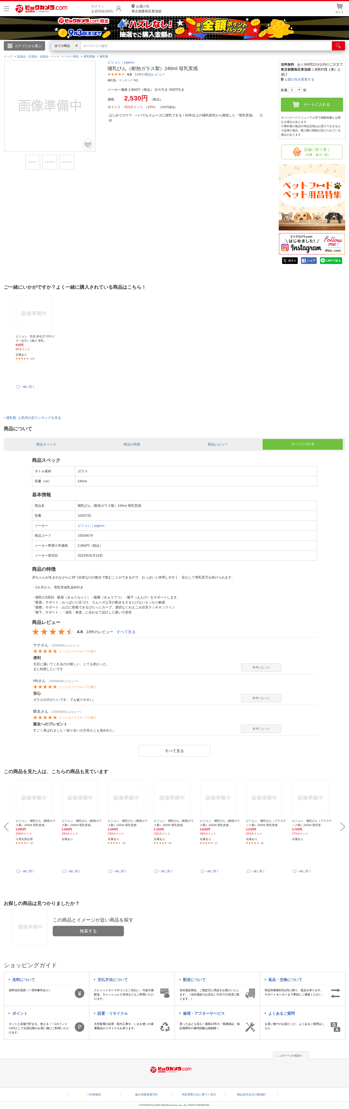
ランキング (126, 80)
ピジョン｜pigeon (121, 62)
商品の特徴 (131, 444)
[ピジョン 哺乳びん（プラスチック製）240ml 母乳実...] (312, 798)
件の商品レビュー (150, 74)
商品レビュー (218, 444)
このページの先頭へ (290, 1055)
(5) (170, 843)
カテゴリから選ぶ (28, 46)
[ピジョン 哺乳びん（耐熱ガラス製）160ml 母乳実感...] (174, 798)
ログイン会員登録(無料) (102, 8)
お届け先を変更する (299, 79)
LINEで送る (333, 260)
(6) (262, 843)
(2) (31, 843)
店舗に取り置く (317, 152)
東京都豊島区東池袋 (146, 8)
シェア (311, 260)
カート (339, 12)
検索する (88, 931)
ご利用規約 (94, 1094)
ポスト (292, 260)
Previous (6, 826)
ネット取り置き (236, 52)
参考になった (261, 667)
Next (342, 826)
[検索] (338, 45)
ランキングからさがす (155, 52)
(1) (216, 843)
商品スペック (46, 444)
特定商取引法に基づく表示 (199, 1094)
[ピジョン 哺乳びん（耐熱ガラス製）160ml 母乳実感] (128, 798)
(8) (124, 843)
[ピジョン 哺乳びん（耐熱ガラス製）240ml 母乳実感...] (36, 798)
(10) (32, 358)
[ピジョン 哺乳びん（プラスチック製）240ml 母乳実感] (266, 798)
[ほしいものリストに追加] (88, 144)
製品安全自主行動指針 (251, 1094)
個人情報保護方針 (146, 1094)
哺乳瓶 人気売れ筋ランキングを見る (33, 418)
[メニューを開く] (6, 8)
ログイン (72, 54)
